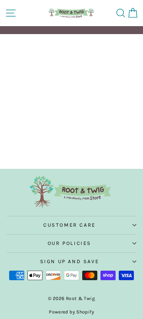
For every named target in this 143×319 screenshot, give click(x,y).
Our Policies (69, 243)
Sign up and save (69, 261)
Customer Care (69, 225)
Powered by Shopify (71, 312)
